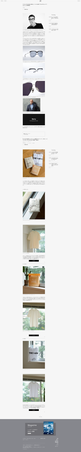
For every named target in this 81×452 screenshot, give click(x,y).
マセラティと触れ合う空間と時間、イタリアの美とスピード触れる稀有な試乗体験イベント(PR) (54, 153)
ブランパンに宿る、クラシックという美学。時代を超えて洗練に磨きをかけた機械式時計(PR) (54, 158)
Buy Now (29, 433)
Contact (34, 438)
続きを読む (34, 335)
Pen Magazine (24, 438)
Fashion (24, 141)
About (32, 438)
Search (26, 439)
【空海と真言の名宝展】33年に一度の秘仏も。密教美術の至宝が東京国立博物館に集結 (54, 24)
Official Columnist (29, 438)
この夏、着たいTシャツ (29, 141)
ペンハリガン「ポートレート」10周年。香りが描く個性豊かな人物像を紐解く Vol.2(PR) (54, 30)
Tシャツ (26, 141)
